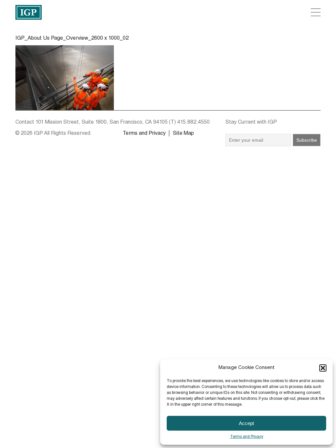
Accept (246, 423)
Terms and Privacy (246, 437)
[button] (323, 368)
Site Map (183, 133)
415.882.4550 (193, 122)
